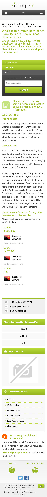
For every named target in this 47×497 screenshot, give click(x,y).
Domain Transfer (13, 416)
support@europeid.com (19, 306)
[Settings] (23, 12)
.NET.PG (23, 336)
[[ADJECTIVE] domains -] (12, 470)
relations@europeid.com (14, 452)
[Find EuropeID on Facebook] (27, 479)
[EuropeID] (6, 12)
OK (41, 486)
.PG (23, 343)
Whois (25, 90)
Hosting (10, 400)
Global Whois (12, 426)
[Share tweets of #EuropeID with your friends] (20, 479)
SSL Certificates (13, 405)
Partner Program (13, 410)
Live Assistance (18, 310)
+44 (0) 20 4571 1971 (21, 302)
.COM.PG (23, 329)
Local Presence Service (15, 421)
